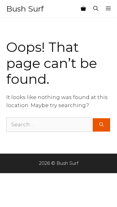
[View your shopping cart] (83, 8)
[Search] (101, 125)
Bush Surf (25, 8)
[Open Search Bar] (96, 8)
